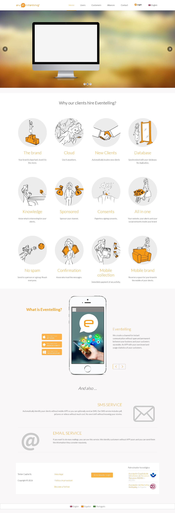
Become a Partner (62, 487)
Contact (124, 5)
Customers (96, 5)
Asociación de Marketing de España (137, 486)
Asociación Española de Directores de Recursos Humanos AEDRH (138, 476)
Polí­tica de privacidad (63, 480)
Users (82, 5)
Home (71, 5)
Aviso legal (58, 474)
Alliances (111, 5)
